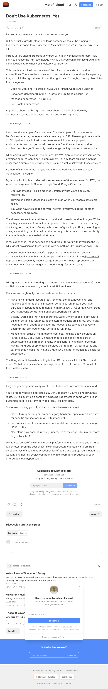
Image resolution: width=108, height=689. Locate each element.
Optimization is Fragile (19, 173)
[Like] (8, 27)
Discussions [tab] (26, 566)
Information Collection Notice (53, 629)
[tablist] (17, 533)
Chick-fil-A (23, 436)
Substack (41, 683)
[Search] (69, 4)
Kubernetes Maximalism (51, 45)
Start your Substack (47, 677)
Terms (59, 670)
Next (93, 514)
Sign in (99, 4)
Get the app (67, 677)
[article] (54, 580)
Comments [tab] (12, 533)
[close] (79, 586)
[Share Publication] (75, 4)
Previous (16, 514)
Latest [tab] (16, 566)
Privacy (52, 670)
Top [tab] (9, 566)
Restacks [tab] (23, 533)
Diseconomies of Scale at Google (58, 450)
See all (11, 631)
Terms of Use (67, 627)
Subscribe (86, 4)
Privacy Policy (74, 629)
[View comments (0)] (15, 27)
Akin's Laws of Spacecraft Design (26, 573)
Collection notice (71, 670)
